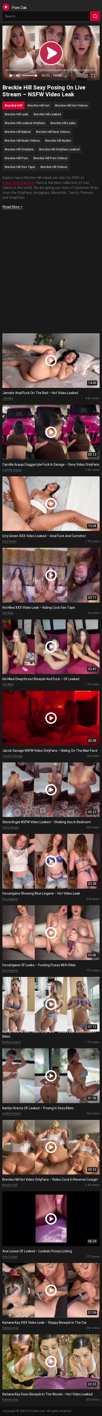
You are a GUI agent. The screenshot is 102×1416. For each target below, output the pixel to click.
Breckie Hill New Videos (53, 132)
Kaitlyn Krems (11, 1042)
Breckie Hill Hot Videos (71, 105)
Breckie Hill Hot (39, 105)
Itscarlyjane (10, 899)
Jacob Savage (12, 756)
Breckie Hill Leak (16, 114)
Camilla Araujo (12, 470)
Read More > (12, 207)
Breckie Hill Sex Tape (20, 167)
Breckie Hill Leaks (63, 123)
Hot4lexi (8, 613)
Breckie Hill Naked (18, 132)
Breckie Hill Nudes (58, 140)
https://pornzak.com (18, 183)
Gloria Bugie (10, 827)
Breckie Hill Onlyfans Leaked (59, 149)
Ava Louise (9, 1256)
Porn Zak (19, 7)
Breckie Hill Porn (16, 158)
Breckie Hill (13, 105)
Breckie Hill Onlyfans (19, 149)
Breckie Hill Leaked (47, 114)
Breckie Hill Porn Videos (50, 158)
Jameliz (7, 398)
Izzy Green (9, 541)
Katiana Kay (10, 1328)
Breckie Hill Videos (54, 167)
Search (95, 16)
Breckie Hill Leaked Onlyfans (25, 123)
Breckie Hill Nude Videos (22, 140)
